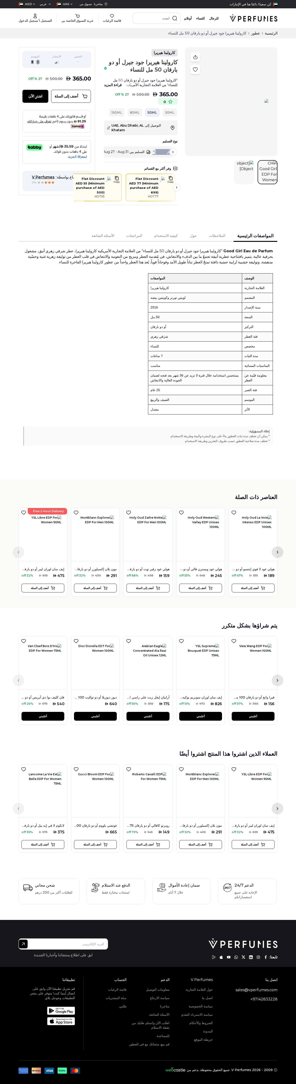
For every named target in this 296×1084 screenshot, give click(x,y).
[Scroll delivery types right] (173, 152)
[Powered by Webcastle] (175, 1070)
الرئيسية (271, 33)
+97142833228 (264, 999)
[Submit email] (23, 944)
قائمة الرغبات (117, 989)
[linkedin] (251, 957)
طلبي (122, 1006)
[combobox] (64, 4)
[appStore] (221, 957)
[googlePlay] (214, 957)
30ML (170, 112)
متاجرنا (165, 1006)
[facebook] (266, 957)
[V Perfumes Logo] (254, 18)
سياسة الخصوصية (201, 1006)
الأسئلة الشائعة (159, 1014)
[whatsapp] (236, 957)
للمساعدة (163, 1036)
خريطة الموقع (203, 1039)
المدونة (208, 1031)
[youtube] (229, 957)
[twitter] (243, 957)
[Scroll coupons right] (176, 187)
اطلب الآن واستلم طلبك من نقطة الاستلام (151, 1025)
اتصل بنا (207, 998)
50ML (152, 112)
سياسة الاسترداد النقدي (197, 1014)
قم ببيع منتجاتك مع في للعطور (149, 1044)
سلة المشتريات (116, 998)
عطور (255, 33)
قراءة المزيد (113, 85)
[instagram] (258, 957)
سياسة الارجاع (160, 998)
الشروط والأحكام (201, 1023)
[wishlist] (23, 511)
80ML (135, 112)
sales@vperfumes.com (257, 990)
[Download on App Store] (52, 1021)
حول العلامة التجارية (199, 989)
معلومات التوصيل (158, 989)
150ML (116, 112)
